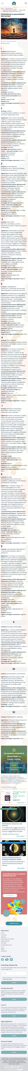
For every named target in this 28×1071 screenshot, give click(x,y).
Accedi (14, 1035)
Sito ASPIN (3, 943)
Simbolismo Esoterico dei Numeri (12, 825)
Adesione (3, 937)
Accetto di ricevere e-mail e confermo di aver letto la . (15, 978)
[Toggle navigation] (25, 3)
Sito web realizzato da (11, 1069)
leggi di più (20, 802)
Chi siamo (4, 935)
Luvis (2, 947)
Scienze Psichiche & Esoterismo (10, 10)
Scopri (14, 999)
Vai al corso (20, 836)
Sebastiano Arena (11, 41)
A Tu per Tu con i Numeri (19, 793)
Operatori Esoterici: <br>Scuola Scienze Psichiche (13, 842)
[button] (2, 3)
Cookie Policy (15, 1066)
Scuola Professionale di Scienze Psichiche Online (11, 859)
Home (2, 8)
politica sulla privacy (7, 979)
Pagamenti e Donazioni (7, 939)
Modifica (21, 1066)
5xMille (2, 949)
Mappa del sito (5, 941)
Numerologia (22, 10)
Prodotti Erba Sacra (6, 945)
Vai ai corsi (20, 868)
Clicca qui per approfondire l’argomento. (14, 768)
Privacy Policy (8, 1066)
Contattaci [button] (10, 895)
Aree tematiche (9, 8)
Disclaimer (4, 951)
